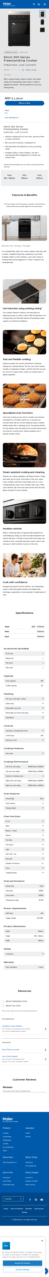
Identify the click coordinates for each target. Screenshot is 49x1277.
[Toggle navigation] (44, 4)
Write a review (31, 70)
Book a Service (30, 1184)
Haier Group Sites (9, 1162)
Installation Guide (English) (16, 1028)
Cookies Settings (22, 1269)
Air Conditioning (8, 1147)
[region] (22, 1257)
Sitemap (24, 1212)
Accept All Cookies (22, 1263)
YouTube (41, 1199)
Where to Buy (24, 103)
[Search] (34, 4)
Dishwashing (7, 1136)
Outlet (5, 1151)
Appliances (29, 1162)
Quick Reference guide (10, 1050)
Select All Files (13, 1006)
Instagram (35, 1199)
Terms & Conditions (17, 1208)
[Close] (42, 1240)
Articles (27, 1133)
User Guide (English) (15, 1058)
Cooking (5, 1133)
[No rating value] (16, 70)
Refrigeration (7, 1140)
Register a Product (31, 1181)
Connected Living (8, 1184)
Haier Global (7, 1181)
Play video (24, 342)
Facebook (30, 1199)
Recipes (28, 1136)
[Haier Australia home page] (10, 1119)
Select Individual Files (16, 1001)
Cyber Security (39, 1208)
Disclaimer (28, 1208)
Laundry (5, 1143)
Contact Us (29, 1177)
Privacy (6, 1208)
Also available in (11, 117)
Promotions (6, 1177)
